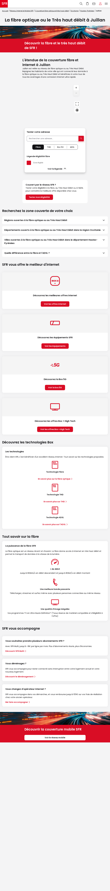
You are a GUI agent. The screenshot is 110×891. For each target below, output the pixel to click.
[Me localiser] (77, 110)
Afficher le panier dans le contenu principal (87, 3)
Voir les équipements (55, 346)
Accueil (5, 11)
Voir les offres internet (55, 304)
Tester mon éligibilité (39, 197)
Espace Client (100, 3)
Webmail (94, 3)
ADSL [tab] (72, 147)
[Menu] (107, 3)
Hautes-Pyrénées (87, 11)
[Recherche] (81, 3)
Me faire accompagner (16, 702)
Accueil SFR (4, 4)
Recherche (81, 3)
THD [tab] (49, 147)
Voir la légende (55, 169)
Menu (106, 3)
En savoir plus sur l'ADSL (54, 524)
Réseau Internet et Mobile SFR (21, 11)
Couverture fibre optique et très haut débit (52, 11)
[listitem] (55, 220)
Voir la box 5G (55, 387)
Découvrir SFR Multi (14, 651)
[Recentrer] (77, 104)
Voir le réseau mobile (55, 737)
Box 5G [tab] (60, 147)
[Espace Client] (100, 3)
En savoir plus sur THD (54, 501)
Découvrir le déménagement (19, 676)
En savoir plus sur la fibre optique (54, 479)
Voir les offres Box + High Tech (55, 429)
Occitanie (74, 11)
